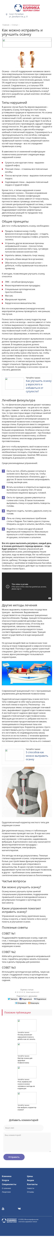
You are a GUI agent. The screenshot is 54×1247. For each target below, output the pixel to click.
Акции (30, 1180)
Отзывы (30, 1192)
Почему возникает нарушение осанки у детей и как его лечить (26, 1037)
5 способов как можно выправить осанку (37, 756)
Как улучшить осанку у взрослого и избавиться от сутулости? (38, 386)
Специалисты (9, 1184)
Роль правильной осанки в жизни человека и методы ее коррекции (26, 1085)
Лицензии (6, 1192)
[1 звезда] (16, 992)
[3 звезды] (20, 992)
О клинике (6, 1188)
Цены (30, 1176)
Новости (30, 1188)
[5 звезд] (24, 992)
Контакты (32, 1184)
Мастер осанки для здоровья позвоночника (25, 1060)
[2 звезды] (18, 992)
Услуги (5, 1180)
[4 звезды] (22, 992)
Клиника (6, 1176)
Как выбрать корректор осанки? (27, 1108)
